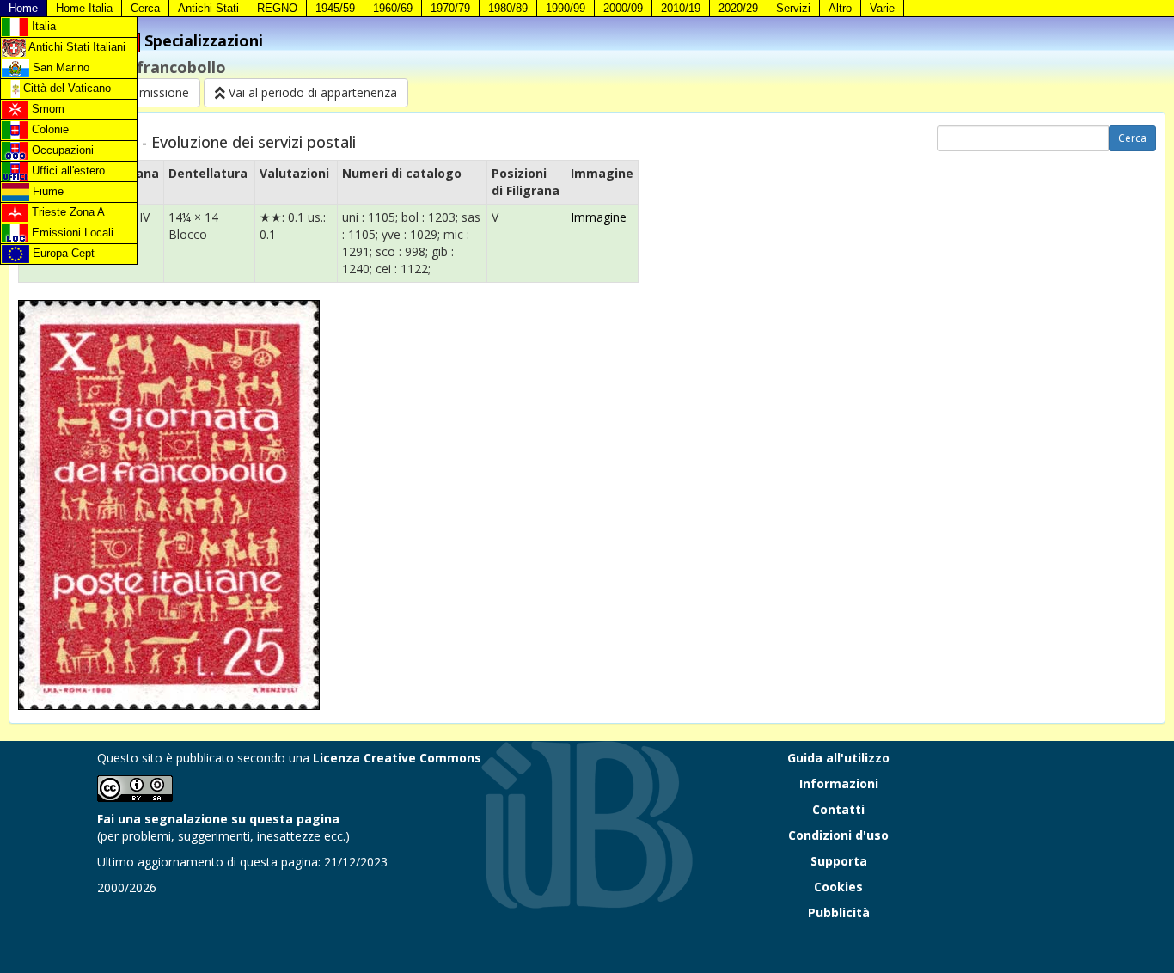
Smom (46, 108)
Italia (42, 26)
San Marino (59, 67)
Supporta (838, 861)
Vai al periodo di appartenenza (311, 92)
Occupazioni (61, 150)
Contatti (838, 809)
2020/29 (738, 8)
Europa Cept (62, 253)
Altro (840, 8)
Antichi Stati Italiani (75, 46)
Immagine (599, 217)
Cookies (838, 886)
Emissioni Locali (70, 232)
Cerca (145, 8)
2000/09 (623, 8)
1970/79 (450, 8)
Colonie (48, 129)
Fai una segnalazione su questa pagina (218, 819)
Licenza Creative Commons (397, 758)
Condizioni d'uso (838, 835)
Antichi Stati (208, 8)
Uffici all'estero (66, 170)
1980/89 (508, 8)
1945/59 (335, 8)
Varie (882, 8)
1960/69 (393, 8)
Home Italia (84, 8)
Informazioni (838, 783)
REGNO (277, 8)
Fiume (46, 191)
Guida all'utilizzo (838, 758)
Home (23, 8)
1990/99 (565, 8)
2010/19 (680, 8)
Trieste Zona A (66, 211)
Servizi (793, 8)
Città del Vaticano (65, 88)
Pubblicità (839, 912)
